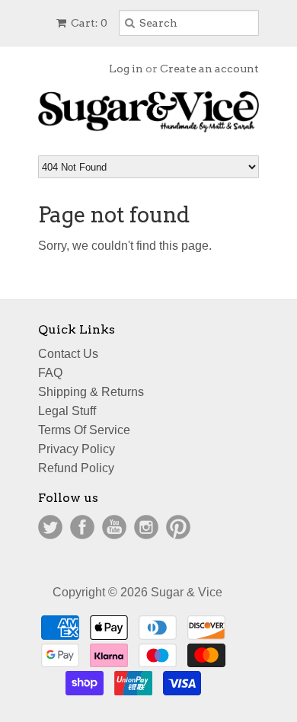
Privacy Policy (76, 448)
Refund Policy (76, 468)
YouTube (114, 527)
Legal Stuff (67, 410)
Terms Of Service (84, 429)
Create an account (209, 68)
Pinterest (178, 527)
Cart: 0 (88, 23)
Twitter (50, 527)
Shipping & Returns (91, 391)
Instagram (146, 527)
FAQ (50, 372)
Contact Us (68, 353)
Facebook (82, 527)
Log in (126, 68)
